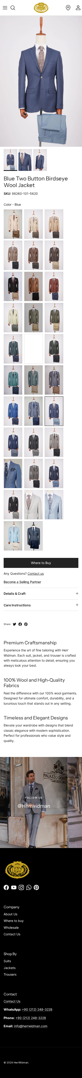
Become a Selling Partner (22, 582)
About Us (10, 914)
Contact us (36, 573)
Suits (7, 961)
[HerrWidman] (41, 7)
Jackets (9, 968)
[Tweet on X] (14, 624)
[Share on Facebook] (20, 624)
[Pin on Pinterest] (26, 624)
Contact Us (12, 934)
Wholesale (11, 927)
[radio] (13, 224)
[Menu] (5, 8)
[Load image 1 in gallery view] (41, 81)
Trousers (10, 974)
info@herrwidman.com (30, 1026)
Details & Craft (15, 593)
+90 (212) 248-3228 (37, 1009)
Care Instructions (17, 605)
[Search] (15, 8)
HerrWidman (21, 1062)
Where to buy (14, 921)
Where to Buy (41, 563)
